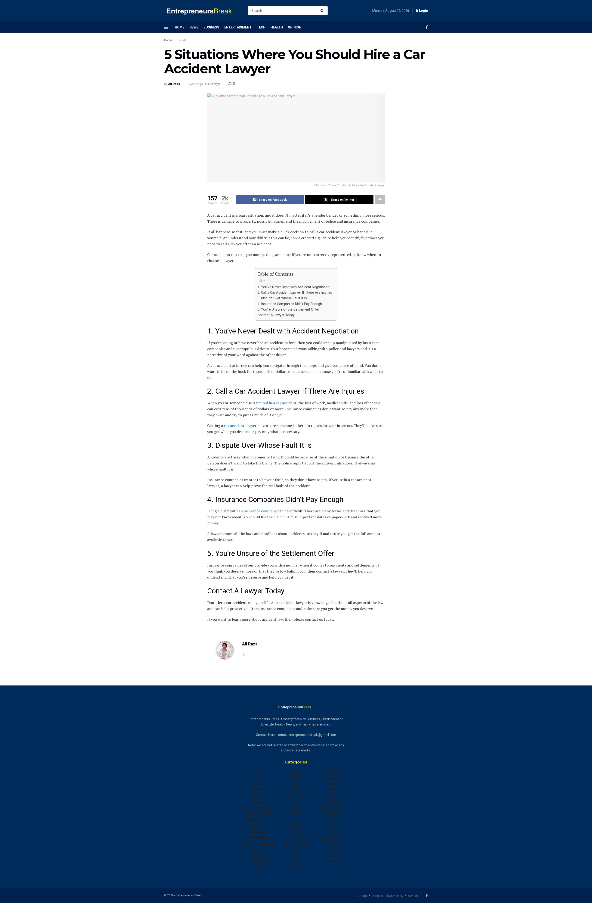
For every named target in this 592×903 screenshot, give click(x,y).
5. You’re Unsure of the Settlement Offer (288, 309)
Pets (296, 862)
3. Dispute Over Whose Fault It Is (282, 298)
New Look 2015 (296, 844)
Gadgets (296, 777)
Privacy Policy (394, 895)
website (333, 856)
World (333, 862)
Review (333, 783)
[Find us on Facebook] (427, 27)
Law (296, 820)
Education (259, 832)
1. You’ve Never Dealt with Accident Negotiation (294, 287)
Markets (296, 832)
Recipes (333, 777)
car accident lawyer (240, 425)
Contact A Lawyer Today (276, 315)
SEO (333, 789)
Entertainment (238, 27)
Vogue (333, 850)
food (259, 868)
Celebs (259, 801)
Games (296, 783)
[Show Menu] (166, 27)
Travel (333, 832)
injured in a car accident (276, 402)
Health (277, 27)
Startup (333, 801)
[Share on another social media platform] (380, 199)
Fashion (259, 850)
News (193, 27)
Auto (259, 777)
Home (179, 27)
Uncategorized (333, 838)
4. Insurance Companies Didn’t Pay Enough (290, 304)
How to (296, 808)
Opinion (294, 27)
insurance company (260, 511)
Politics (296, 868)
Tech (261, 27)
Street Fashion (333, 808)
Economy (259, 826)
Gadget (296, 771)
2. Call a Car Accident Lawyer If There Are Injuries (295, 293)
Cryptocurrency (259, 814)
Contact (413, 895)
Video (333, 844)
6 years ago (195, 84)
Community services (259, 808)
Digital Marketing (259, 820)
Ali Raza (174, 84)
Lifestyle (181, 40)
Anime (259, 771)
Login (423, 10)
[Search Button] (323, 10)
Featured (259, 856)
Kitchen (296, 814)
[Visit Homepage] (202, 10)
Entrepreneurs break (259, 844)
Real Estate (333, 771)
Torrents (333, 826)
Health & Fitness (296, 795)
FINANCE (259, 862)
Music (296, 838)
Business (211, 27)
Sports (333, 795)
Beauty (259, 783)
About (376, 895)
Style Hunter (333, 814)
